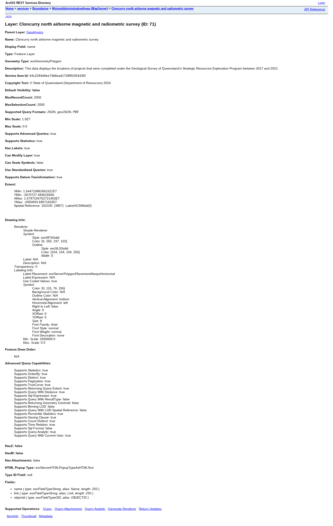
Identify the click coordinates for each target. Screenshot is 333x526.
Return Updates (150, 509)
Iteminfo (12, 516)
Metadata (46, 516)
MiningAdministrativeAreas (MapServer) (80, 8)
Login (321, 3)
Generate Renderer (122, 509)
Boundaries (40, 8)
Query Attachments (68, 509)
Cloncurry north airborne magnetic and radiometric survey (152, 8)
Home (9, 8)
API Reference (314, 9)
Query (47, 509)
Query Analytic (95, 509)
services (23, 8)
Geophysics (35, 32)
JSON (8, 16)
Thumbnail (28, 516)
